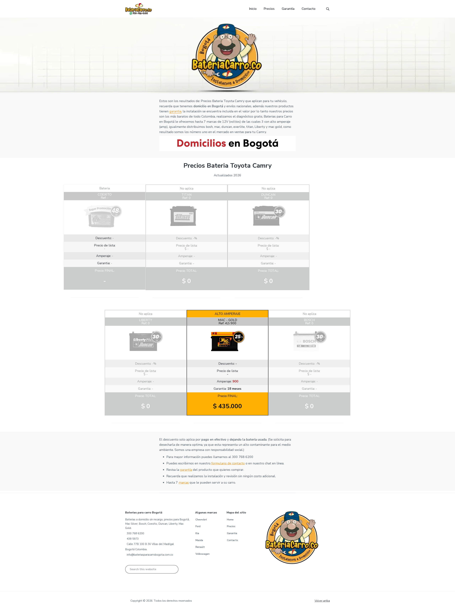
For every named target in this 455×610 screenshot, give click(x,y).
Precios (231, 526)
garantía (186, 470)
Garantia (232, 533)
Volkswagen (203, 554)
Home (230, 519)
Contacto (232, 540)
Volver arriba (322, 601)
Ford (198, 526)
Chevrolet (201, 519)
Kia (197, 533)
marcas (184, 482)
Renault (200, 547)
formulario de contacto (227, 463)
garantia (175, 111)
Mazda (199, 540)
